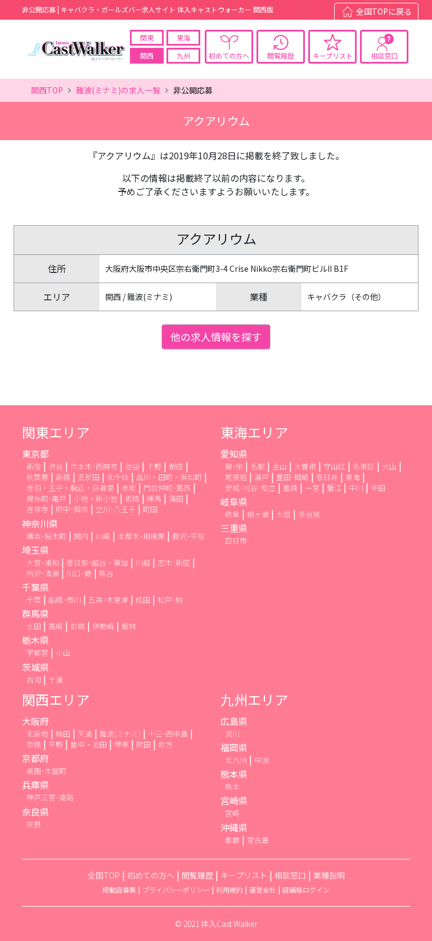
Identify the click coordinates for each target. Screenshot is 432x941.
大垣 (283, 514)
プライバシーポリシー (176, 889)
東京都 (35, 453)
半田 (378, 487)
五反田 (89, 477)
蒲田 (176, 498)
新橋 (63, 477)
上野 (154, 466)
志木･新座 (174, 562)
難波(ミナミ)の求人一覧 (118, 90)
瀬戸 (261, 477)
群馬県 (35, 613)
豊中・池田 (88, 744)
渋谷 (55, 466)
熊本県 (234, 774)
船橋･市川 (64, 599)
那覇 (232, 840)
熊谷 (106, 573)
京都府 (35, 758)
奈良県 (35, 811)
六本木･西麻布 (94, 466)
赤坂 (129, 487)
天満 (85, 733)
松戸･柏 (170, 599)
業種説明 (329, 875)
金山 (279, 466)
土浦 (55, 679)
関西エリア (55, 699)
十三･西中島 (168, 733)
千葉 (33, 599)
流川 (232, 733)
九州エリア (254, 699)
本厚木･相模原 (141, 536)
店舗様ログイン (306, 889)
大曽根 (305, 466)
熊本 (232, 786)
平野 (55, 744)
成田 (143, 599)
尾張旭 (236, 477)
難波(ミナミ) (120, 733)
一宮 (312, 487)
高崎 (55, 626)
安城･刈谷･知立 (250, 487)
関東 (147, 37)
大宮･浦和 (42, 562)
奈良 (33, 824)
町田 (150, 509)
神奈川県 (40, 523)
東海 (183, 37)
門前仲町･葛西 (167, 487)
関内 (81, 536)
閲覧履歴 (280, 55)
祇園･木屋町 (46, 770)
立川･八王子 (116, 509)
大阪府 (35, 721)
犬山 (389, 466)
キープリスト (333, 55)
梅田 (63, 733)
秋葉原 (37, 477)
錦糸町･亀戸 (46, 498)
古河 (33, 679)
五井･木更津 (108, 599)
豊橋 (290, 487)
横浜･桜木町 (46, 536)
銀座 (176, 466)
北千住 (118, 477)
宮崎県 (234, 800)
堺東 (121, 744)
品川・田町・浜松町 (169, 477)
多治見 (309, 514)
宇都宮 (37, 652)
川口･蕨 (79, 573)
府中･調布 (72, 509)
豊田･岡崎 (292, 477)
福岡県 (234, 747)
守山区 (334, 466)
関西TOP (47, 90)
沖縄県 (234, 827)
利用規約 (229, 889)
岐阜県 (234, 501)
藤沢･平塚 (188, 536)
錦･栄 (234, 466)
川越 (143, 562)
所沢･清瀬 (42, 573)
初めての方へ (229, 55)
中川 (356, 487)
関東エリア (55, 432)
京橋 (33, 744)
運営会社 (262, 889)
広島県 (234, 721)
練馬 (154, 498)
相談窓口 (384, 55)
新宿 (33, 466)
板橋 (132, 498)
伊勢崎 (103, 626)
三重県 (234, 528)
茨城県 (35, 667)
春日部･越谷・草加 (97, 562)
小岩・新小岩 (96, 498)
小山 (63, 652)
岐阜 (232, 514)
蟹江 (334, 487)
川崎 (103, 536)
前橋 (77, 626)
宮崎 (232, 813)
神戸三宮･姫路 (50, 797)
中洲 (261, 760)
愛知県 (234, 453)
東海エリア (254, 432)
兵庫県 (35, 784)
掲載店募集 (119, 889)
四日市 (236, 540)
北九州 (236, 760)
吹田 (143, 744)
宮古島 (258, 840)
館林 (129, 626)
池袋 (132, 466)
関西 (147, 55)
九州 (183, 55)
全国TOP (104, 875)
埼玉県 (35, 550)
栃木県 (35, 640)
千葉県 (35, 587)
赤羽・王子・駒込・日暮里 (70, 487)
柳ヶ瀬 (258, 514)
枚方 (165, 744)
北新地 (37, 733)
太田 (33, 626)
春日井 (327, 477)
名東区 (364, 466)
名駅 (257, 466)
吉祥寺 (37, 509)
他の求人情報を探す (216, 336)
